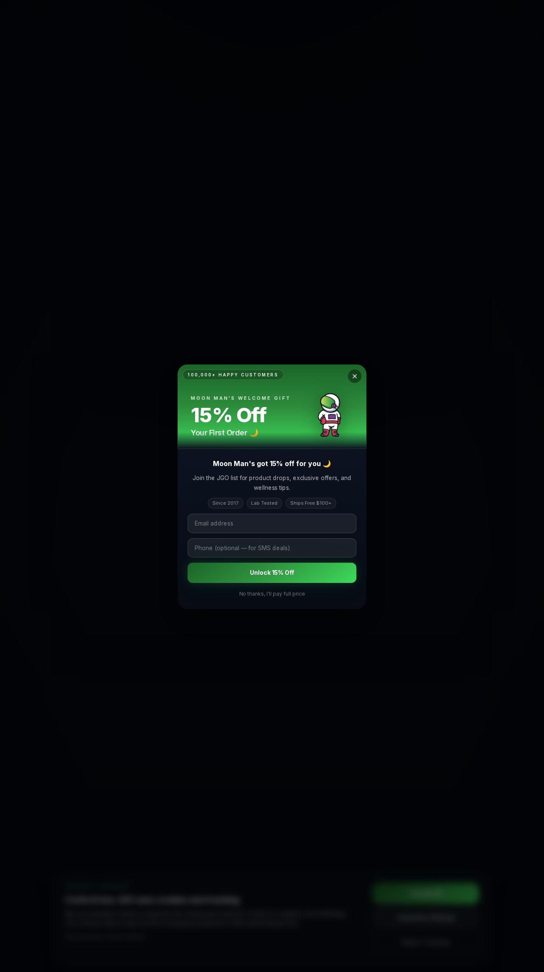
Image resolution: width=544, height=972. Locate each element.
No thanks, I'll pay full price (272, 594)
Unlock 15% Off (272, 572)
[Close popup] (355, 374)
